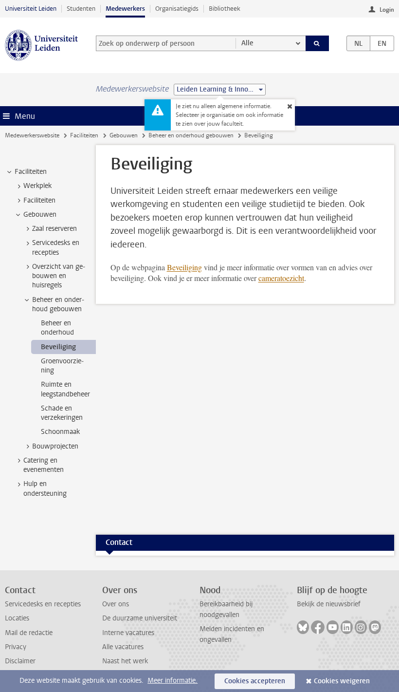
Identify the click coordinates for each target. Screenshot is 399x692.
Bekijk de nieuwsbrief (329, 604)
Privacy (15, 647)
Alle (247, 43)
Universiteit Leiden (30, 8)
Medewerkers (125, 8)
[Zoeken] (317, 43)
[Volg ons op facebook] (318, 627)
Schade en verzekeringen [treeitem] (62, 413)
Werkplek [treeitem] (37, 185)
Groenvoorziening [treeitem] (62, 365)
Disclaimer (20, 661)
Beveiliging (184, 267)
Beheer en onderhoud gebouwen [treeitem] (58, 304)
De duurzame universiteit (139, 618)
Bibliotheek (224, 8)
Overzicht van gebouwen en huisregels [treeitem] (58, 276)
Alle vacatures (123, 647)
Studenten (81, 8)
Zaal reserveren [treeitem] (54, 228)
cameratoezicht (281, 278)
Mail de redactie (29, 632)
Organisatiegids (177, 8)
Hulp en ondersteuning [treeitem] (45, 488)
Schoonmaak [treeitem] (60, 431)
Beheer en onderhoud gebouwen (191, 135)
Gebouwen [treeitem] (39, 214)
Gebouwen (123, 135)
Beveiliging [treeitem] (58, 347)
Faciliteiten (84, 135)
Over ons (115, 604)
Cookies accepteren (254, 681)
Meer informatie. (172, 680)
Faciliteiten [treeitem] (31, 171)
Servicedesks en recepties (43, 604)
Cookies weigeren (342, 681)
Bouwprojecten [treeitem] (55, 446)
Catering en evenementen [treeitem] (43, 465)
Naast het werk (125, 661)
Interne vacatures (128, 632)
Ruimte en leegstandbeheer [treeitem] (65, 389)
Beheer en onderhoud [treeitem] (57, 327)
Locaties (17, 618)
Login (387, 10)
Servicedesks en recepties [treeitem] (55, 247)
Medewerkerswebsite (32, 135)
